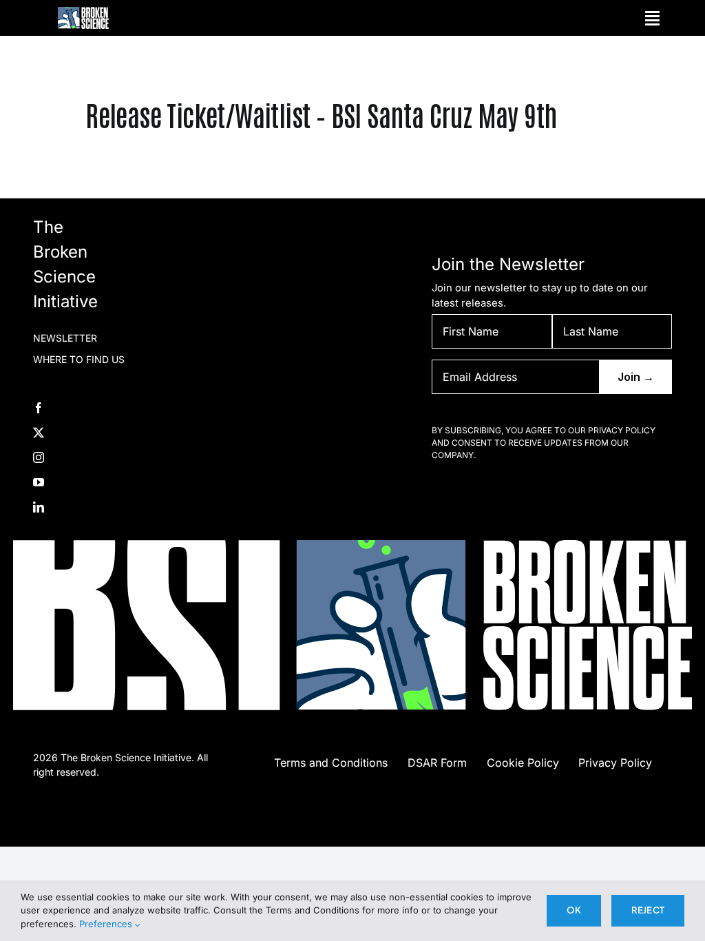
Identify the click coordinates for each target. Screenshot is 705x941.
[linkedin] (38, 507)
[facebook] (38, 407)
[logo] (83, 12)
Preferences (107, 923)
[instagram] (38, 457)
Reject (647, 910)
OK (573, 910)
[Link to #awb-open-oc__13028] (652, 18)
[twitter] (38, 432)
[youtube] (38, 482)
